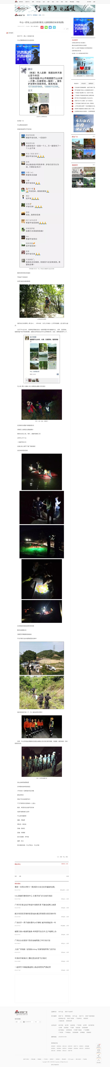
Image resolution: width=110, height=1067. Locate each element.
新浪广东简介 (26, 1059)
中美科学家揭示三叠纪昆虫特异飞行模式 (31, 958)
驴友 (67, 856)
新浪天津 (70, 1046)
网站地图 (72, 1)
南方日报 (61, 1025)
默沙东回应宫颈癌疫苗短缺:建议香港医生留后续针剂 (35, 914)
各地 (40, 15)
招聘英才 (52, 1059)
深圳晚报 (82, 1032)
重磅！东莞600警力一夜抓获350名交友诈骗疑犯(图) (35, 887)
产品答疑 (85, 1059)
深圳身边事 (69, 1020)
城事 (33, 1)
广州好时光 (79, 1018)
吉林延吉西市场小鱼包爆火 (78, 42)
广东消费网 (86, 1030)
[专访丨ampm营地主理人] (89, 178)
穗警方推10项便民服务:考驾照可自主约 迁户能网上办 (35, 931)
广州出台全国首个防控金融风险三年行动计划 (32, 940)
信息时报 (72, 1025)
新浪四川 (81, 1046)
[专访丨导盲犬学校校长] (78, 167)
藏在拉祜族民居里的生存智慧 (79, 45)
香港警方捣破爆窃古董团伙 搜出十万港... (85, 108)
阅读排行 (76, 83)
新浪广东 (27, 1)
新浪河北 (64, 1048)
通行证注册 (78, 1059)
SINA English (71, 1059)
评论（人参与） (35, 26)
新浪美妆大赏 (62, 1018)
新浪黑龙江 (87, 1048)
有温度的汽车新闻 (89, 75)
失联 (61, 856)
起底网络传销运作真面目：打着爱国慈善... (85, 111)
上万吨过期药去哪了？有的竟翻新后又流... (85, 106)
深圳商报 (66, 1027)
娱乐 (44, 1)
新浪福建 (87, 1046)
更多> (94, 136)
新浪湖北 (53, 1048)
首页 (17, 1021)
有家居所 (86, 1018)
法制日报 (78, 1027)
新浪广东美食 (70, 1018)
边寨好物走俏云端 (76, 50)
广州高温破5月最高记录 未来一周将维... (85, 103)
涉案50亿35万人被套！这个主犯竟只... (84, 100)
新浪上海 (64, 1046)
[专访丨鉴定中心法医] (78, 178)
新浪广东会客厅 (69, 1011)
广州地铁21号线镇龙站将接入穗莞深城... (85, 95)
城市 (48, 1)
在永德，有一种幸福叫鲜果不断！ (80, 53)
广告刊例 (46, 1059)
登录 (16, 876)
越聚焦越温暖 (79, 75)
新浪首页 (21, 1)
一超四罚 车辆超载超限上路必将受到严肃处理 (33, 967)
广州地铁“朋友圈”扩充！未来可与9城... (84, 92)
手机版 (77, 1)
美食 (62, 1)
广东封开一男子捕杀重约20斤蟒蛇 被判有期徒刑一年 (35, 923)
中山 (64, 856)
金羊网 (85, 1025)
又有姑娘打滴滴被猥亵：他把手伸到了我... (85, 87)
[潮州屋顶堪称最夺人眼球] (78, 139)
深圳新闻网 (85, 1027)
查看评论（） (65, 863)
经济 (57, 1)
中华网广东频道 (78, 1030)
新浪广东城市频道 (89, 1016)
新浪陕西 (70, 1048)
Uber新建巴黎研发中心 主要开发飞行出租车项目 (33, 896)
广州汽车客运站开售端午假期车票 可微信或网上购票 (35, 905)
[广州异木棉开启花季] (89, 149)
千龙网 (72, 1027)
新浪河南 (59, 1046)
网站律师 (64, 1059)
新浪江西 (53, 1050)
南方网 (66, 1025)
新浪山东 (64, 1050)
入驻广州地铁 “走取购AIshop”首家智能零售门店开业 (35, 949)
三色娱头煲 (61, 1020)
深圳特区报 (69, 1030)
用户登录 (89, 1)
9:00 (36, 1021)
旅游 (53, 1)
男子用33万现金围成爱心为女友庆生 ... (84, 98)
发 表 (68, 876)
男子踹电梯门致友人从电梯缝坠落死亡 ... (85, 90)
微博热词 (91, 83)
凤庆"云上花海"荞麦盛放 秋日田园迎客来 (82, 48)
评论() (62, 890)
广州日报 (79, 1025)
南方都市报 (91, 1025)
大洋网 (60, 1027)
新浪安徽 (76, 1048)
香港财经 (89, 1032)
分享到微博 (10, 32)
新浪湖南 (59, 1048)
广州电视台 (68, 1032)
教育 (66, 1)
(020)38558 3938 (62, 1036)
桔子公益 (38, 1)
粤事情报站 (68, 1016)
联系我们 (58, 1059)
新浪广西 (70, 1050)
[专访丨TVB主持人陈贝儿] (89, 167)
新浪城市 (53, 1046)
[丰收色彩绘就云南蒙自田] (78, 149)
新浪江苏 (81, 1048)
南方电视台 (61, 1030)
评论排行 (83, 83)
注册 (94, 1)
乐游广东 (81, 1016)
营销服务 (39, 1059)
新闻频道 (35, 15)
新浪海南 (59, 1050)
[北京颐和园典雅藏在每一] (89, 139)
